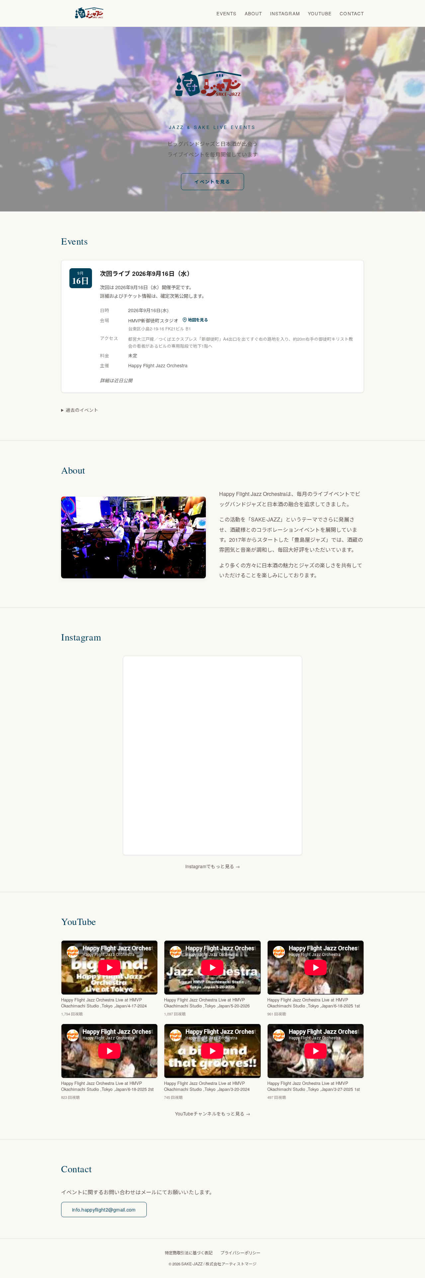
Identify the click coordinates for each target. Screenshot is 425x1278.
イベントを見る (212, 181)
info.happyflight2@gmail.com (104, 1209)
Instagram (285, 13)
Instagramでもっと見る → (212, 866)
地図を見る (198, 320)
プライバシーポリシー (240, 1253)
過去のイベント (82, 410)
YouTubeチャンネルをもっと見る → (212, 1113)
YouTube (320, 13)
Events (226, 13)
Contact (352, 13)
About (253, 13)
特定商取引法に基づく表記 (188, 1253)
